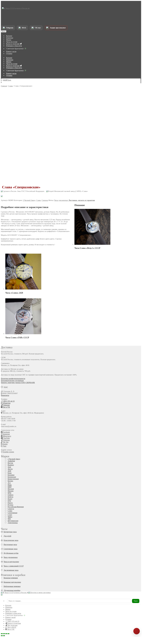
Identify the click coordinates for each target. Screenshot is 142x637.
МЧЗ (9, 493)
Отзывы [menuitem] (8, 619)
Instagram (6, 434)
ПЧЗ (9, 501)
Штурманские (13, 521)
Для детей (7, 536)
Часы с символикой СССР (14, 566)
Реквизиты (5, 395)
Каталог (9, 36)
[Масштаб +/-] (2, 633)
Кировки (11, 475)
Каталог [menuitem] (8, 605)
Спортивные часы (10, 549)
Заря (9, 467)
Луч (9, 483)
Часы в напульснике (11, 562)
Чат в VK (6, 407)
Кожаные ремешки (11, 578)
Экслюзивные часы (11, 570)
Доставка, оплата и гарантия (82, 200)
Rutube (5, 444)
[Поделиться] (6, 633)
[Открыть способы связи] (136, 631)
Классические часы (11, 540)
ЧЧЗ (9, 519)
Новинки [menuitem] (8, 607)
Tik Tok (5, 442)
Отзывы (9, 53)
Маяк (10, 485)
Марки (8, 40)
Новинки (9, 38)
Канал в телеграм (13, 44)
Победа (10, 497)
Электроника (13, 523)
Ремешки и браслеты (14, 46)
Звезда (10, 469)
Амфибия (11, 461)
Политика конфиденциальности (13, 378)
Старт (10, 515)
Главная (4, 86)
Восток (10, 463)
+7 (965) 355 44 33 (8, 401)
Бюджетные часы (10, 532)
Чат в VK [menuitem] (10, 629)
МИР (10, 487)
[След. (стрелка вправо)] (4, 635)
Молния (11, 489)
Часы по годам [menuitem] (10, 611)
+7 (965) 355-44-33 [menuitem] (12, 621)
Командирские (13, 479)
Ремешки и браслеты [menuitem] (13, 613)
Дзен (4, 446)
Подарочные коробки (11, 590)
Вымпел (11, 465)
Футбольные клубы (11, 553)
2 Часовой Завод (29, 200)
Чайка (10, 517)
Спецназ (45, 200)
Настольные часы (10, 544)
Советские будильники (15, 49)
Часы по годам (11, 42)
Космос (10, 481)
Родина (10, 505)
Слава (10, 86)
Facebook (6, 432)
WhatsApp (6, 403)
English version (8, 452)
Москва (10, 491)
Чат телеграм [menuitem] (12, 625)
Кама (10, 473)
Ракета (10, 503)
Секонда (11, 509)
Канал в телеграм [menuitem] (14, 623)
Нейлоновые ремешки (12, 586)
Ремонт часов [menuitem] (10, 617)
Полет (10, 499)
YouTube (6, 438)
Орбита (10, 495)
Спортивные (12, 513)
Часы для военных (61, 200)
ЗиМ (9, 471)
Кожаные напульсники (12, 582)
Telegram (6, 405)
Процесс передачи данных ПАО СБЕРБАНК (18, 382)
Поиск (136, 601)
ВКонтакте (6, 436)
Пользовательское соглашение (12, 380)
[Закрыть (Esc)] (8, 633)
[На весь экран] (4, 633)
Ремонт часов (11, 51)
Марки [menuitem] (7, 609)
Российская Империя (16, 507)
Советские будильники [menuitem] (14, 615)
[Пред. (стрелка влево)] (2, 635)
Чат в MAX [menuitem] (11, 627)
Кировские (12, 477)
